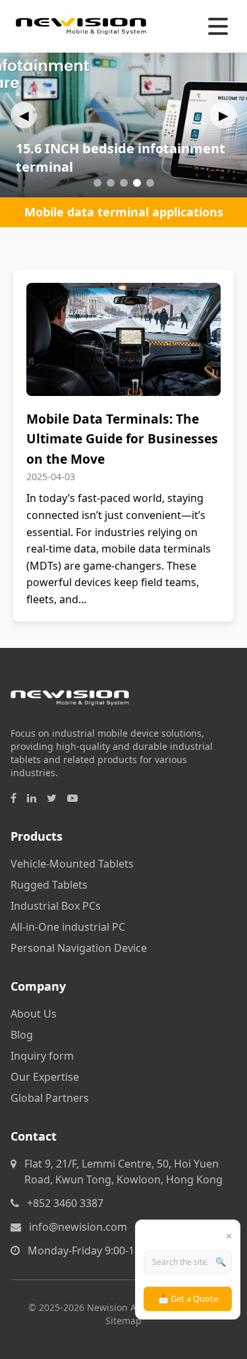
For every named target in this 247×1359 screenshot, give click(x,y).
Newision (107, 1307)
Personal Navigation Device (79, 948)
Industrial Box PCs (56, 906)
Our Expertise (45, 1077)
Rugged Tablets (49, 884)
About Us (34, 1013)
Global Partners (50, 1098)
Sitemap (123, 1320)
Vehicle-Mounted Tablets (72, 863)
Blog (22, 1034)
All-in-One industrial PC (68, 927)
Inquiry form (42, 1056)
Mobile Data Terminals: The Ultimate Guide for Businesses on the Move (122, 439)
